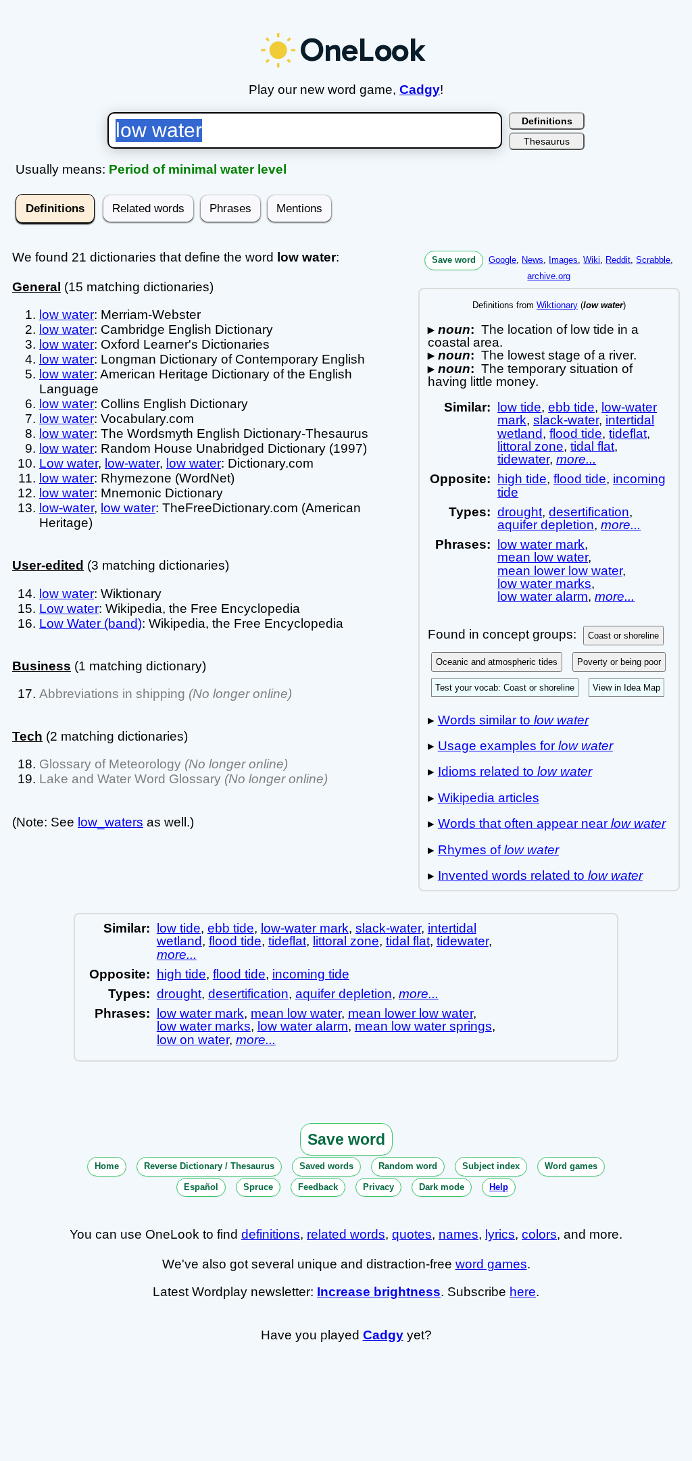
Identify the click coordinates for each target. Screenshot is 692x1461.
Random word (407, 1166)
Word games (571, 1166)
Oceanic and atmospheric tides (497, 662)
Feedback (318, 1187)
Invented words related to (540, 875)
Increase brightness (379, 1292)
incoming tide (310, 974)
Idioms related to (515, 771)
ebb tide (571, 407)
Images (563, 260)
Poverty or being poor (619, 662)
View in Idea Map (626, 688)
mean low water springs (423, 1026)
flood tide (575, 433)
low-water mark (305, 928)
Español (201, 1187)
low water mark (541, 544)
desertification (589, 512)
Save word (454, 260)
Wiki (591, 260)
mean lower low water (559, 571)
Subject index (491, 1166)
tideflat (628, 433)
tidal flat (592, 446)
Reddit (618, 260)
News (532, 260)
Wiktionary (557, 305)
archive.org (548, 276)
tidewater (523, 459)
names (458, 1234)
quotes (412, 1234)
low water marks (544, 583)
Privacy (378, 1187)
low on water (193, 1040)
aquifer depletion (545, 525)
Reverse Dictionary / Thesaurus (209, 1166)
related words (346, 1234)
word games (491, 1264)
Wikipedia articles (488, 798)
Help (498, 1187)
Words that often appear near (552, 823)
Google (502, 260)
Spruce (258, 1187)
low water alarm (542, 596)
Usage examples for (525, 746)
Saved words (326, 1166)
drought (519, 512)
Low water (68, 463)
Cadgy (419, 89)
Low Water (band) (90, 623)
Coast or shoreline (623, 635)
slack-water (566, 420)
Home (107, 1166)
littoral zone (530, 446)
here (523, 1292)
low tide (519, 407)
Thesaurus (547, 141)
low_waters (110, 822)
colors (539, 1234)
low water (66, 314)
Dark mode (441, 1187)
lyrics (500, 1234)
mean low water (542, 557)
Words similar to (513, 720)
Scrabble (653, 260)
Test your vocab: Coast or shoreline (504, 688)
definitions (270, 1234)
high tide (522, 479)
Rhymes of (498, 850)
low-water (132, 463)
